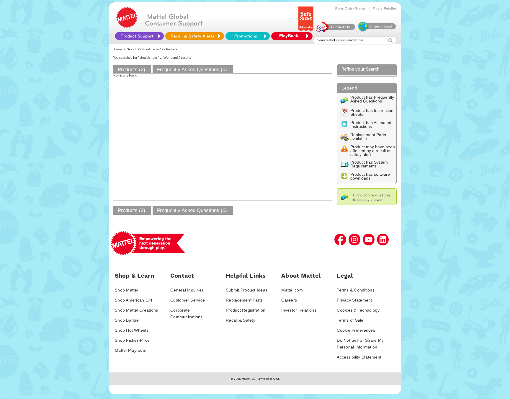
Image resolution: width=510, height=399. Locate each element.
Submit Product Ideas (246, 290)
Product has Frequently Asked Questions (372, 99)
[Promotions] (247, 36)
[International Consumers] (376, 30)
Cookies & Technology (358, 310)
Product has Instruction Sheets (371, 112)
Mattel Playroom (130, 350)
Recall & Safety (240, 320)
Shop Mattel (126, 290)
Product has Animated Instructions (370, 124)
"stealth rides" (151, 49)
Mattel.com (292, 290)
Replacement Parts (244, 300)
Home (118, 49)
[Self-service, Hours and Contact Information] (336, 30)
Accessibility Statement (359, 357)
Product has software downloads (370, 176)
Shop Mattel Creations (136, 310)
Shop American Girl (133, 300)
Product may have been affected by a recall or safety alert (372, 150)
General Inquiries (187, 290)
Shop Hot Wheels (131, 330)
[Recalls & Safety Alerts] (194, 36)
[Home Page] (127, 26)
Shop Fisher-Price (132, 340)
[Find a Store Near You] (384, 8)
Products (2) (131, 69)
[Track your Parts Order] (350, 8)
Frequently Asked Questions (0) (192, 69)
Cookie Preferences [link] (356, 330)
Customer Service (187, 300)
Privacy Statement (354, 300)
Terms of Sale (350, 320)
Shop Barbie (127, 320)
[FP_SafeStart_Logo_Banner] (306, 30)
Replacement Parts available (368, 136)
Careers (289, 300)
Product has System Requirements (369, 164)
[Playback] (293, 36)
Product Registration (245, 310)
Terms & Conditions (356, 290)
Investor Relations (298, 310)
